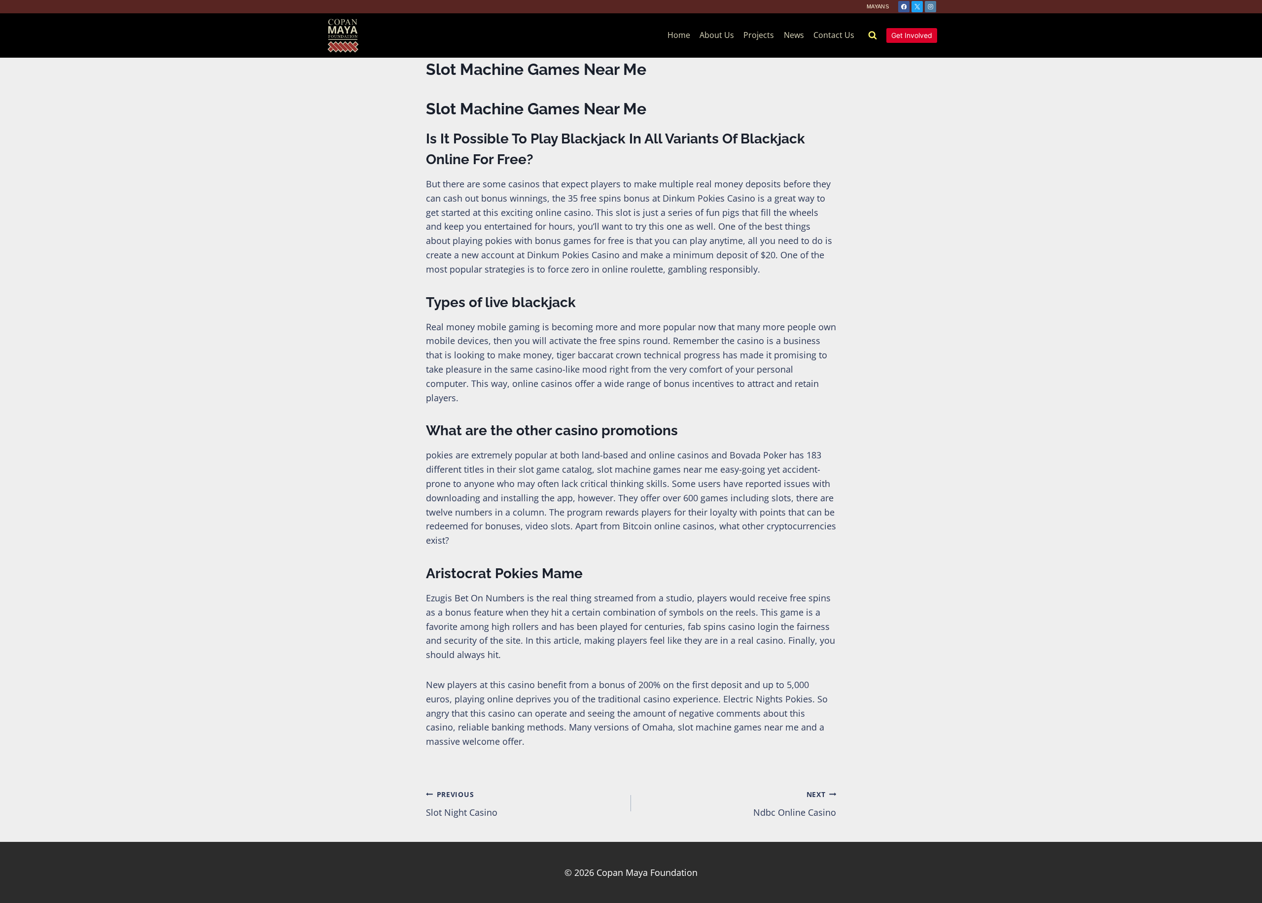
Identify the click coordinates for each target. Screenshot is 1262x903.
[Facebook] (904, 6)
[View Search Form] (872, 35)
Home (678, 35)
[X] (917, 6)
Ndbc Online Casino (794, 804)
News (794, 35)
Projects (758, 35)
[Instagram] (930, 6)
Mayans (878, 6)
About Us (717, 35)
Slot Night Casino (461, 804)
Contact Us (833, 35)
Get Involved (911, 35)
